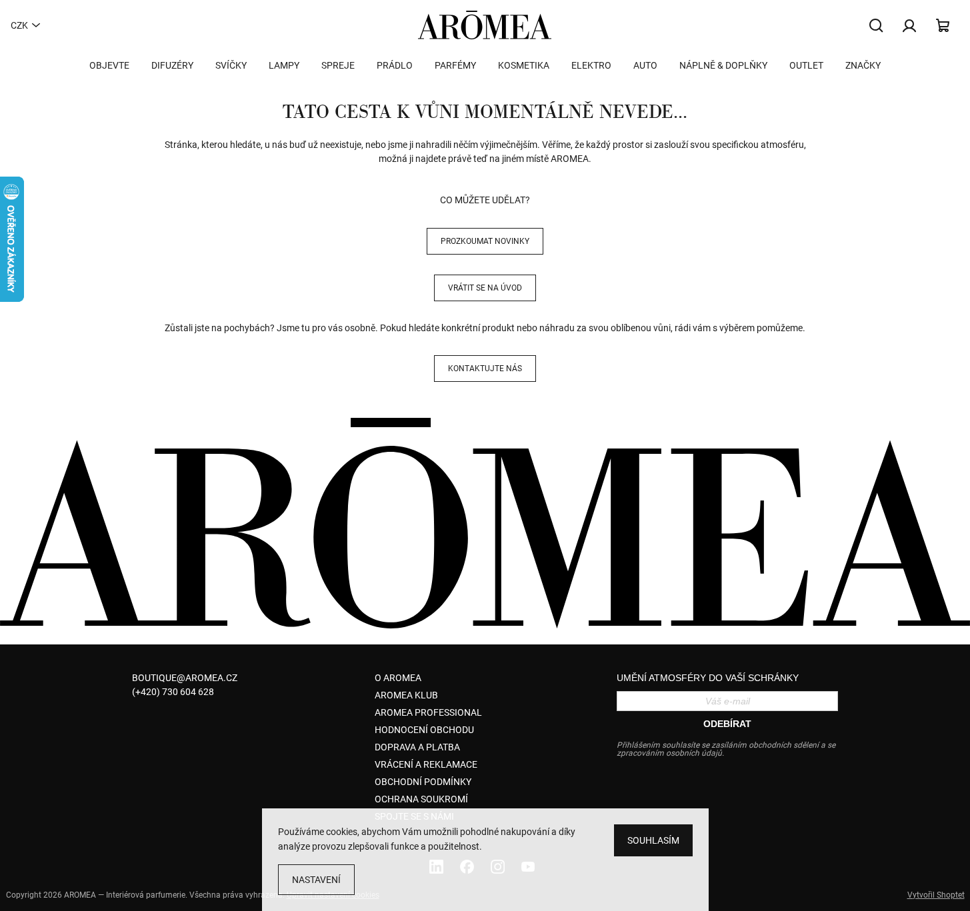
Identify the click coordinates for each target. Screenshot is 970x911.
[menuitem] (109, 65)
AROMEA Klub (406, 695)
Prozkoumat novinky (485, 241)
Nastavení (316, 879)
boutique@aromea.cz (184, 677)
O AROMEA (398, 677)
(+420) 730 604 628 (173, 691)
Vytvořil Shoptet (936, 895)
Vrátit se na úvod (485, 288)
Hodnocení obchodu (424, 729)
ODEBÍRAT (727, 723)
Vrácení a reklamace (426, 764)
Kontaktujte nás (485, 368)
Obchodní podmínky (423, 781)
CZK (19, 25)
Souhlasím (653, 840)
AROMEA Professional (428, 712)
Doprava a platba (417, 747)
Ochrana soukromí (421, 799)
